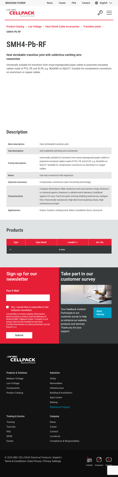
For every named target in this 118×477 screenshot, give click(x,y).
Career (53, 426)
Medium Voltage (14, 378)
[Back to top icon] (103, 471)
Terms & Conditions (15, 461)
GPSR (9, 436)
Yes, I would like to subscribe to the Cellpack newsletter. (29, 309)
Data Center (56, 397)
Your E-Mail (12, 290)
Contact (54, 431)
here (14, 327)
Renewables (56, 383)
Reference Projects (60, 407)
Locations (55, 436)
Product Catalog (15, 26)
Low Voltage (35, 26)
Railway (54, 402)
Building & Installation (61, 392)
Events (9, 441)
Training (10, 422)
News (53, 422)
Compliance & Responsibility (64, 441)
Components (13, 388)
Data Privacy (34, 461)
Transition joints (92, 26)
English (103, 3)
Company (54, 416)
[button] (59, 250)
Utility (53, 378)
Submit (19, 335)
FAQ (8, 431)
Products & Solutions (16, 372)
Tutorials (11, 426)
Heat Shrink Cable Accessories (62, 26)
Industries (55, 372)
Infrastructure (57, 388)
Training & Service (15, 416)
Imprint (57, 457)
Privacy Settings (52, 461)
